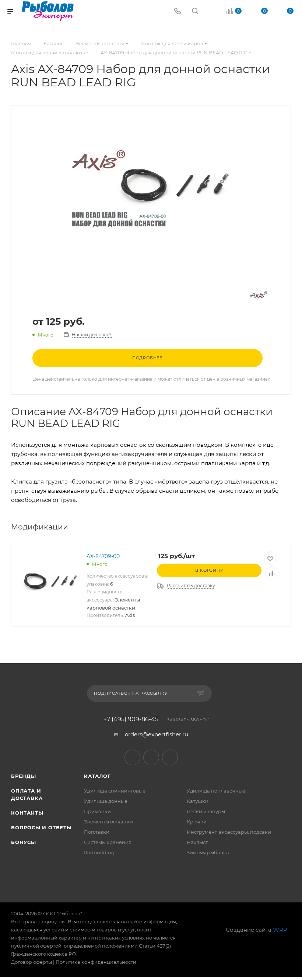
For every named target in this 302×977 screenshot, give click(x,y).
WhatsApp (170, 757)
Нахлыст (197, 842)
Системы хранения (107, 842)
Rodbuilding (99, 852)
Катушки (197, 801)
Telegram (132, 757)
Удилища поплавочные (216, 791)
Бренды (23, 776)
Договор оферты (31, 962)
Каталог (97, 776)
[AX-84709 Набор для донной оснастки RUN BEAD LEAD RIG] (151, 188)
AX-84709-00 (103, 556)
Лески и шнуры (206, 811)
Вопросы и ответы (41, 827)
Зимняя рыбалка (208, 852)
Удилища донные (105, 801)
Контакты (27, 813)
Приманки (97, 811)
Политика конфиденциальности (96, 962)
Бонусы (23, 842)
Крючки (197, 822)
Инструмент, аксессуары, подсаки (229, 832)
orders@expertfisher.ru (156, 734)
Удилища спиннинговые (114, 791)
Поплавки (96, 832)
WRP (280, 929)
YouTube (151, 757)
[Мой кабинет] (212, 11)
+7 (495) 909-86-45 (130, 719)
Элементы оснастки (108, 822)
